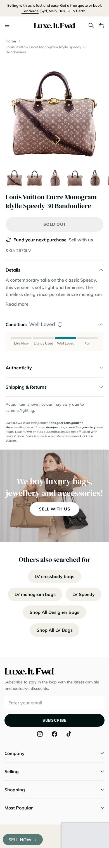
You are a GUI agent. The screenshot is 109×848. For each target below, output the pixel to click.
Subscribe (54, 720)
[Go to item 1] (14, 177)
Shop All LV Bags (55, 630)
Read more (17, 304)
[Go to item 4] (75, 177)
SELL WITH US (54, 509)
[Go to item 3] (55, 177)
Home (11, 41)
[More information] (60, 324)
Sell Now (20, 839)
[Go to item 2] (35, 177)
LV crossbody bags (54, 576)
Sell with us (81, 240)
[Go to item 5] (95, 177)
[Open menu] (7, 25)
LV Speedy (83, 594)
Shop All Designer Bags (54, 612)
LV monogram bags (35, 594)
